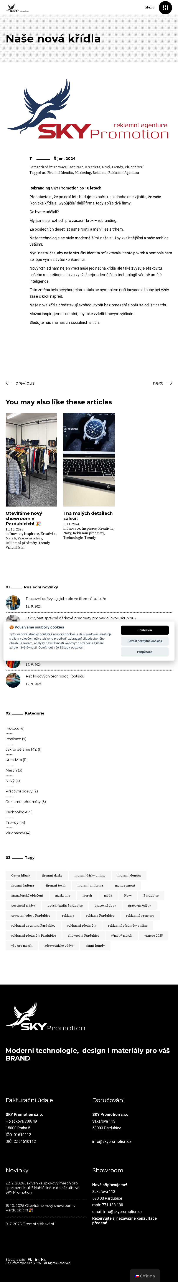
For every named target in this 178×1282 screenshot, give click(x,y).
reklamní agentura (123, 173)
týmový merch (121, 936)
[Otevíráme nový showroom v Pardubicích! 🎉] (31, 460)
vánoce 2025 (153, 936)
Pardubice (151, 896)
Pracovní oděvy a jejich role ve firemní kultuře (66, 599)
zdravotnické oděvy (59, 946)
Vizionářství (134, 167)
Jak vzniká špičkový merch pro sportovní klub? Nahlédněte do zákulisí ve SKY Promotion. (42, 1187)
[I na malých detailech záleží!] (89, 460)
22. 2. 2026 (15, 1183)
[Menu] (165, 7)
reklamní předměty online (128, 926)
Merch (11, 538)
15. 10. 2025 (14, 529)
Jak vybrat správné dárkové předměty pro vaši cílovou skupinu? (81, 618)
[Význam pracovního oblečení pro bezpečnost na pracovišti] (13, 661)
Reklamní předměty (21, 543)
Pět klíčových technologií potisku (55, 676)
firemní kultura (22, 885)
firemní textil (56, 885)
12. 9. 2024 (33, 606)
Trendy (117, 167)
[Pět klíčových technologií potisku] (13, 680)
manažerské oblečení (27, 896)
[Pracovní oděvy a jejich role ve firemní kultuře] (13, 602)
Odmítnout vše (48, 647)
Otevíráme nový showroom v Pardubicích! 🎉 (24, 518)
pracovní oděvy (139, 906)
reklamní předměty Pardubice (33, 936)
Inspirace (75, 167)
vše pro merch (22, 946)
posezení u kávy (23, 906)
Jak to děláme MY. (21, 749)
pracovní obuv (105, 906)
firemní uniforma (90, 885)
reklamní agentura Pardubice (33, 926)
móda (108, 896)
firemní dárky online (89, 875)
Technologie (73, 537)
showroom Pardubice (83, 936)
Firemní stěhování (38, 1224)
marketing (83, 173)
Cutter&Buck (20, 875)
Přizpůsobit (144, 652)
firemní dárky (52, 875)
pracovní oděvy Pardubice (30, 916)
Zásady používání (72, 647)
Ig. (43, 1259)
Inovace (60, 167)
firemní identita (60, 173)
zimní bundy (95, 946)
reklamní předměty (81, 926)
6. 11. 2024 (71, 524)
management (125, 885)
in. (37, 1259)
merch (87, 896)
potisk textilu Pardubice (65, 906)
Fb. (30, 1259)
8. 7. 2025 (14, 1224)
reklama (100, 173)
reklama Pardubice (100, 916)
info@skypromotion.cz (112, 1141)
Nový (106, 167)
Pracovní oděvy (30, 538)
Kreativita (92, 167)
